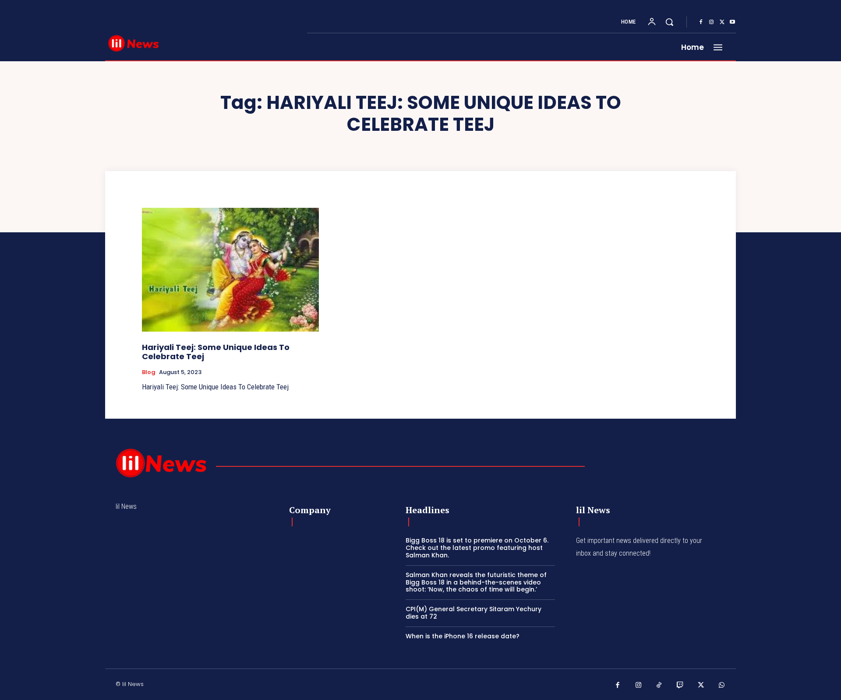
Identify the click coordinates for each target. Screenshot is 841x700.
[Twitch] (680, 685)
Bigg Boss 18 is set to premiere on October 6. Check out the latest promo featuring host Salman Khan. (477, 548)
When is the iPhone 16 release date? (462, 636)
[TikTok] (659, 685)
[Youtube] (732, 22)
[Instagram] (711, 22)
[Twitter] (722, 22)
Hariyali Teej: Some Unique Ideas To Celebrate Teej (216, 352)
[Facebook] (701, 22)
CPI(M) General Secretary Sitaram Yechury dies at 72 (473, 613)
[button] (669, 21)
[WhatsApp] (722, 685)
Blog (148, 372)
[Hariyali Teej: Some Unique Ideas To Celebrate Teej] (230, 270)
